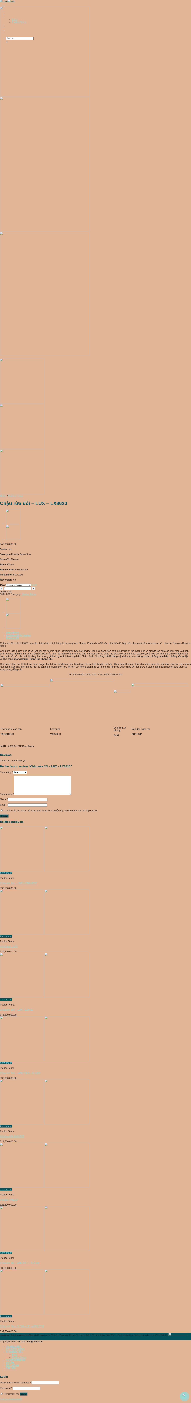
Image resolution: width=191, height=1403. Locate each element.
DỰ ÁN (10, 1362)
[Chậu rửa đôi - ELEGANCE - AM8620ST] (45, 1313)
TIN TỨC (11, 1368)
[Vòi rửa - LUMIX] (45, 933)
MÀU (3, 585)
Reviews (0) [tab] (12, 638)
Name (4, 799)
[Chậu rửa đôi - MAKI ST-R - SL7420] (45, 1250)
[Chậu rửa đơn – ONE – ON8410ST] (13, 523)
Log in (23, 1394)
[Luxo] (7, 1)
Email (4, 805)
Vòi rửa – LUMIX (9, 946)
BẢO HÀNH (12, 1365)
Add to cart (6, 591)
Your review (7, 794)
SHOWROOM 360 (15, 1360)
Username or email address (15, 1382)
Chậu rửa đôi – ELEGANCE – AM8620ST (22, 1326)
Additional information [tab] (18, 635)
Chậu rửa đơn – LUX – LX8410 (16, 1009)
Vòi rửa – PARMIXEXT (12, 1136)
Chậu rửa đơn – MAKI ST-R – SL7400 (20, 1073)
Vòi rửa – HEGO (8, 1199)
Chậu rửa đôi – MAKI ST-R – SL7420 (19, 1263)
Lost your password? (11, 1399)
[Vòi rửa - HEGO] (45, 1187)
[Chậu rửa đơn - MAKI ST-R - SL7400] (45, 1060)
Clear (34, 585)
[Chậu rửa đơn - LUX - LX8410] (45, 997)
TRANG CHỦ (13, 1346)
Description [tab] (12, 632)
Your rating (6, 772)
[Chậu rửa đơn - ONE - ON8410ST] (45, 870)
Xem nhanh (6, 873)
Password (6, 1388)
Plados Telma (15, 496)
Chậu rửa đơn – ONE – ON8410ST (18, 883)
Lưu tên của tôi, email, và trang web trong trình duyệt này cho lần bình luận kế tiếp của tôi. (51, 810)
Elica (14, 1354)
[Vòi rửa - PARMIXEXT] (45, 1123)
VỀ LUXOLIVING (15, 1349)
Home (3, 496)
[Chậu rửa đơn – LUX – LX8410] (13, 539)
